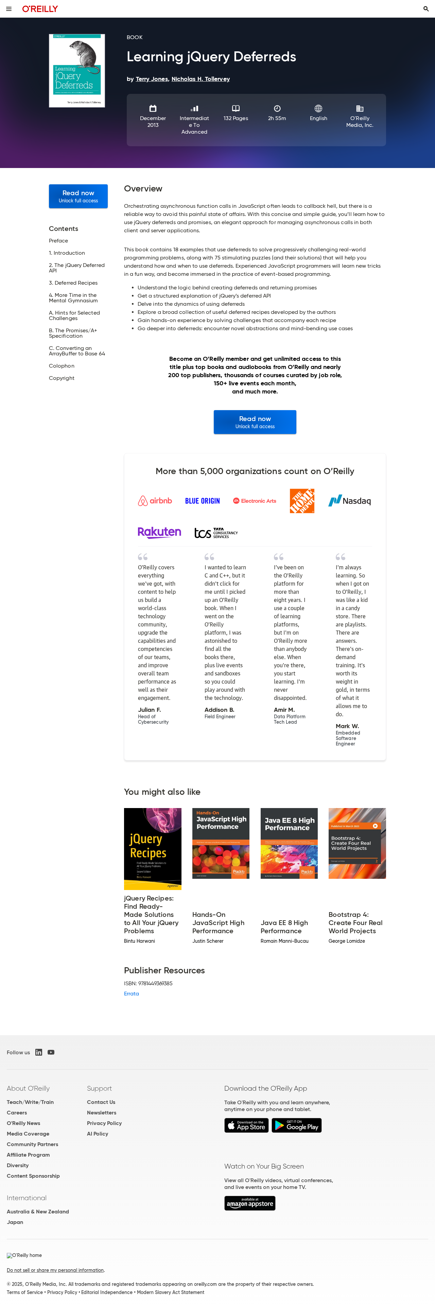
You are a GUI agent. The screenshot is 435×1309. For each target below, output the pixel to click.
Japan (15, 1222)
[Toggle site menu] (9, 9)
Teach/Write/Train (30, 1102)
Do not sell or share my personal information (55, 1270)
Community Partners (32, 1144)
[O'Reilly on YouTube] (51, 1052)
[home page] (40, 9)
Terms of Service (25, 1292)
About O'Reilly (28, 1088)
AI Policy (97, 1133)
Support (99, 1088)
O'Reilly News (23, 1123)
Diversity (18, 1165)
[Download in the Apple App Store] (246, 1131)
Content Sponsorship (33, 1175)
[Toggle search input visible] (426, 9)
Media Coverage (28, 1133)
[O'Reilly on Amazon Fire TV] (250, 1208)
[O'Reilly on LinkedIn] (38, 1052)
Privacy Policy (104, 1123)
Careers (17, 1112)
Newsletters (101, 1112)
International (27, 1198)
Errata (131, 993)
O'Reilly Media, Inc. (360, 121)
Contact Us (101, 1102)
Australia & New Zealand (38, 1211)
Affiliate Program (28, 1154)
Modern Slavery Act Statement (170, 1292)
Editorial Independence (107, 1292)
